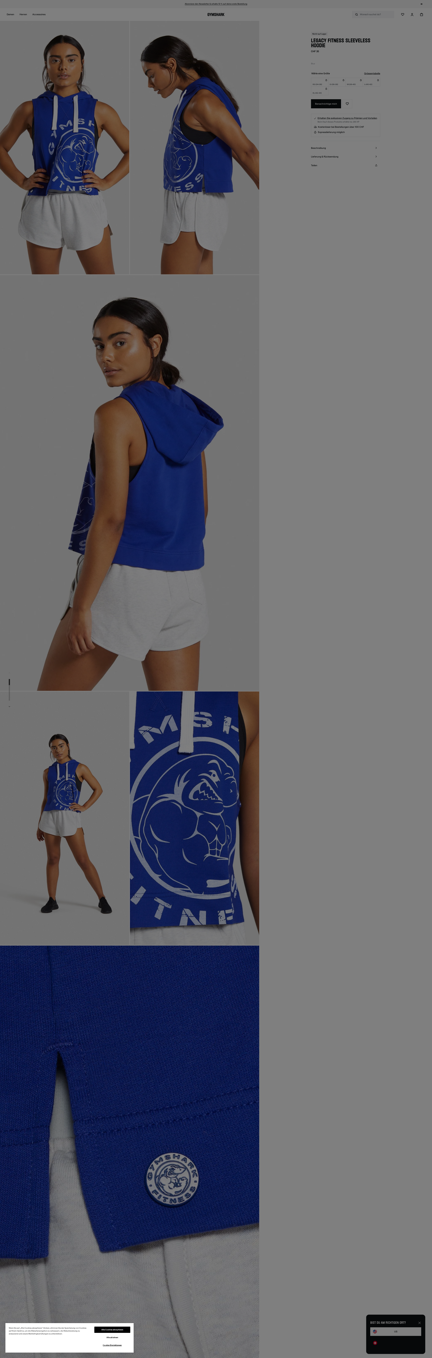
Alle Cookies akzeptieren (112, 1329)
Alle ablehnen (112, 1337)
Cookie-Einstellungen (112, 1345)
